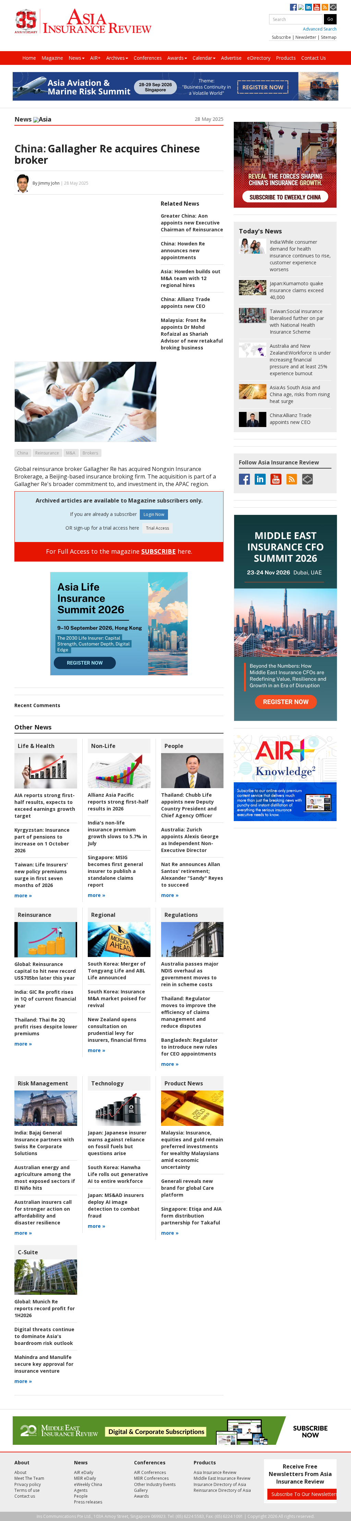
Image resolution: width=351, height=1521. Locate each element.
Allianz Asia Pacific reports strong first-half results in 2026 (118, 802)
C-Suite (28, 1252)
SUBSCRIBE (158, 551)
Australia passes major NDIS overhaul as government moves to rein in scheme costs (189, 974)
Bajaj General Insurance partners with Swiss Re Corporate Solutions (44, 1142)
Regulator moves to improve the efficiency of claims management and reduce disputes (188, 1012)
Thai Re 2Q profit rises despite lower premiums (45, 1026)
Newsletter (305, 37)
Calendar (202, 58)
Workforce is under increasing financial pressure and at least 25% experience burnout (300, 360)
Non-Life (103, 746)
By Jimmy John (46, 183)
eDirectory (258, 58)
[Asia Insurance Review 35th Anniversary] (83, 21)
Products (286, 58)
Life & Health (36, 746)
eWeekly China (88, 1484)
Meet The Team (29, 1478)
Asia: (167, 271)
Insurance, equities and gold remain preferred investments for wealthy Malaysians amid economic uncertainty (192, 1149)
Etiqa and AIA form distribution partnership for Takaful (191, 1216)
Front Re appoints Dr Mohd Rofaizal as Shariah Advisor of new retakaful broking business (192, 334)
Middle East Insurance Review (222, 1478)
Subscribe (281, 37)
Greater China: (178, 215)
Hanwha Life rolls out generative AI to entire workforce (118, 1174)
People (174, 746)
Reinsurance (47, 453)
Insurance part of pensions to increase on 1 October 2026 (42, 840)
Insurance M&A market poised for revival (117, 998)
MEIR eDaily (85, 1478)
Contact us (24, 1496)
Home (29, 58)
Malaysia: (172, 320)
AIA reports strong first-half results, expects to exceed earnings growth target (44, 805)
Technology (107, 1083)
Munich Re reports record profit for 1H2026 (44, 1308)
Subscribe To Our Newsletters (304, 1494)
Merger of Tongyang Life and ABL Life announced (117, 970)
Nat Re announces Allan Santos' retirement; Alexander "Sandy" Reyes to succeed (192, 874)
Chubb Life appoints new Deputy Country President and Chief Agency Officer (189, 805)
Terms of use (27, 1490)
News (75, 58)
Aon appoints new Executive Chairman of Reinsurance (192, 222)
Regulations (181, 915)
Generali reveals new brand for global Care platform (187, 1188)
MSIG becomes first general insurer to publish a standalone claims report (115, 871)
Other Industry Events (155, 1484)
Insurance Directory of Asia (220, 1484)
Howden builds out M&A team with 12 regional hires (190, 278)
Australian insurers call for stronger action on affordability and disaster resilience (43, 1212)
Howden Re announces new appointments (183, 250)
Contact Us (313, 58)
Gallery (141, 1490)
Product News (184, 1083)
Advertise (231, 58)
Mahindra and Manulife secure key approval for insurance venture (43, 1364)
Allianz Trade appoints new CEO (185, 302)
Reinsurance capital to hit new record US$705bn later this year (45, 971)
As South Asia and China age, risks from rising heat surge (300, 394)
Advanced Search (320, 29)
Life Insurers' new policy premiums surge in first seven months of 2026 (41, 874)
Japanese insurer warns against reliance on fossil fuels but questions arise (117, 1142)
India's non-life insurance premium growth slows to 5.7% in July (117, 832)
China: (30, 148)
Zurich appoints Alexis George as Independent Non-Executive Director (190, 839)
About (20, 1472)
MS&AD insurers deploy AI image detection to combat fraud (116, 1205)
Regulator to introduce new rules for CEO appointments (189, 1047)
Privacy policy (27, 1484)
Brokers (90, 453)
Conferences (148, 58)
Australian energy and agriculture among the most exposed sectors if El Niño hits (44, 1177)
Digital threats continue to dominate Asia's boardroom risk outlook (44, 1336)
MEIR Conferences (151, 1478)
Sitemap (329, 37)
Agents (80, 1490)
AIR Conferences (150, 1472)
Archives (115, 58)
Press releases (88, 1502)
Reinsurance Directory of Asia (222, 1490)
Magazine (52, 58)
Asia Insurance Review (215, 1472)
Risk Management (43, 1083)
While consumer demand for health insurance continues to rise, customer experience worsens (300, 256)
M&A (70, 453)
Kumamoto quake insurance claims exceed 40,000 (297, 290)
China (22, 453)
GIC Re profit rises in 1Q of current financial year (45, 999)
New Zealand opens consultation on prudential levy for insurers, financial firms (117, 1029)
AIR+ (95, 58)
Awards (175, 58)
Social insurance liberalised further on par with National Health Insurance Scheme (297, 321)
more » (23, 895)
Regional (103, 915)
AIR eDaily (83, 1472)
